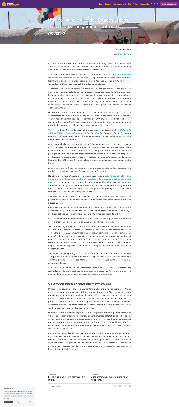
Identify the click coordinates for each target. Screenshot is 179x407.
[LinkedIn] (125, 386)
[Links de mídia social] (154, 4)
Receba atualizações (169, 4)
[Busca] (151, 4)
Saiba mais (6, 398)
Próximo (94, 374)
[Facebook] (115, 386)
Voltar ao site (55, 386)
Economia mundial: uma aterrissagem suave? (66, 378)
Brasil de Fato (124, 54)
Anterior (53, 374)
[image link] (11, 4)
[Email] (130, 386)
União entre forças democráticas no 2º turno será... (109, 378)
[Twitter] (120, 386)
